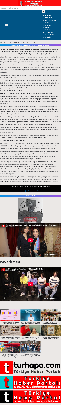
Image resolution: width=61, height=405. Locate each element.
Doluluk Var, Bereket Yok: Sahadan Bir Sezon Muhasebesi (10, 323)
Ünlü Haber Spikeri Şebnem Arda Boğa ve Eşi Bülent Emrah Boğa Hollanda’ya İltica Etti (30, 339)
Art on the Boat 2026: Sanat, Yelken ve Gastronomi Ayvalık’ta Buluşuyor (30, 323)
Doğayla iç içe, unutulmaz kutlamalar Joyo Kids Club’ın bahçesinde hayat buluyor (10, 355)
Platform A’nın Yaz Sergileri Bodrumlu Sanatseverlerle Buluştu (51, 323)
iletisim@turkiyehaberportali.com (30, 191)
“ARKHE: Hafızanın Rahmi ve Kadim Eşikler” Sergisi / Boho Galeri (10, 338)
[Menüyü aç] (6, 25)
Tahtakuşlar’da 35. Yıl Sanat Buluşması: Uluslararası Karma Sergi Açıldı (30, 355)
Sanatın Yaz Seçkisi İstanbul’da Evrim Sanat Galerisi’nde (50, 338)
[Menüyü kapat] (43, 11)
